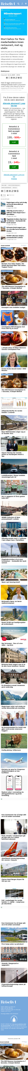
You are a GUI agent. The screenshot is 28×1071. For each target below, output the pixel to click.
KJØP (14, 142)
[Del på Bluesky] (19, 78)
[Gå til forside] (8, 3)
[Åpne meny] (25, 3)
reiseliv (15, 187)
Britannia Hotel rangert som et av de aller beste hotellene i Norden (16, 229)
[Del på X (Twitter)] (9, 78)
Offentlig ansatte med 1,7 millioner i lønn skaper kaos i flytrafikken (15, 212)
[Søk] (18, 4)
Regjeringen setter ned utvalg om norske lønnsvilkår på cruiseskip (16, 204)
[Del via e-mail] (14, 78)
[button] (3, 195)
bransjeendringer (6, 187)
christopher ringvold (14, 185)
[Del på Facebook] (7, 78)
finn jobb (4, 185)
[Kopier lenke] (16, 78)
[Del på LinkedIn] (11, 78)
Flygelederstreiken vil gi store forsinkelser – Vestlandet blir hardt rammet (16, 221)
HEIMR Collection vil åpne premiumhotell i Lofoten (15, 237)
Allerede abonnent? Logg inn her (14, 175)
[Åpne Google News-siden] (21, 78)
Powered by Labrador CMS (14, 1038)
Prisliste (14, 179)
